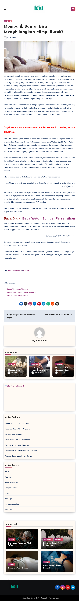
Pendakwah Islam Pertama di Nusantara (21, 451)
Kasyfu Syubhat (11, 482)
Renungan (58, 539)
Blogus (43, 598)
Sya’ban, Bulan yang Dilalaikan (17, 445)
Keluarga (8, 499)
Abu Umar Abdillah (15, 270)
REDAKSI (13, 37)
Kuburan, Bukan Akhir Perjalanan (18, 429)
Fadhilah (8, 477)
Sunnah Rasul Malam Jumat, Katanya (21, 292)
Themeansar (53, 598)
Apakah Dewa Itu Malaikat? (17, 296)
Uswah (7, 493)
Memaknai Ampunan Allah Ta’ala (18, 423)
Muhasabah (48, 539)
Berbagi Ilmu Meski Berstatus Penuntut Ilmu (38, 370)
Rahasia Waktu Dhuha (13, 434)
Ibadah (11, 564)
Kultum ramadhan (12, 504)
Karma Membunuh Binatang (17, 289)
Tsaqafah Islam (11, 488)
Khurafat (26, 270)
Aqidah (11, 539)
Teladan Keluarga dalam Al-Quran (18, 456)
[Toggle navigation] (5, 9)
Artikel (7, 472)
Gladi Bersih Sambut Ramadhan (17, 440)
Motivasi (7, 21)
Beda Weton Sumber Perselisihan (48, 218)
